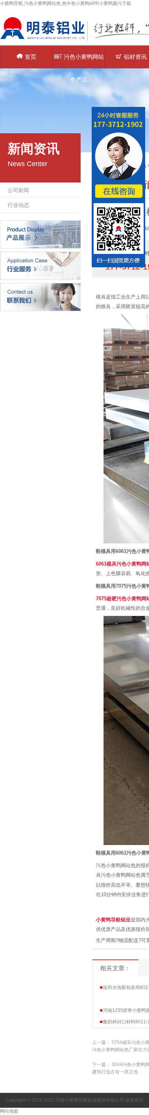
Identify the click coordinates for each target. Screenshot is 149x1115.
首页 (30, 56)
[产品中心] (40, 234)
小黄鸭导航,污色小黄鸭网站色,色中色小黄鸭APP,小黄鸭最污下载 (65, 3)
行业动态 (18, 205)
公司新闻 (18, 190)
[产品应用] (40, 265)
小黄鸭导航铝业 (113, 920)
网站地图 (9, 1111)
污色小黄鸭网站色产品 (84, 60)
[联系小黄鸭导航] (40, 296)
